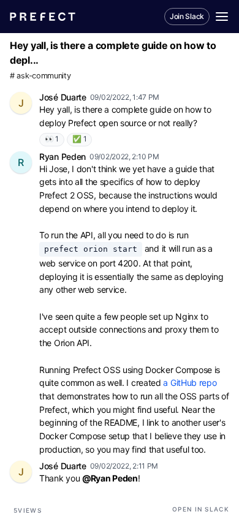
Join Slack (187, 16)
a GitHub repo (189, 382)
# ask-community (40, 75)
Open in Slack (200, 509)
